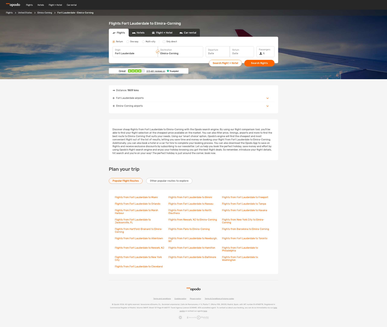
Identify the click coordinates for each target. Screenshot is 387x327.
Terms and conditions (162, 299)
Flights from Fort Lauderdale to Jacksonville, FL (133, 221)
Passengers (264, 49)
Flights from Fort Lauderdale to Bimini (190, 197)
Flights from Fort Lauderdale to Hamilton (192, 247)
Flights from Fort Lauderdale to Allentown (139, 238)
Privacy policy (195, 299)
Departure (213, 50)
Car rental (71, 5)
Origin (117, 50)
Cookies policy (180, 299)
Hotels (41, 5)
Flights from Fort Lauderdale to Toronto (244, 238)
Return (235, 50)
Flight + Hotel (55, 5)
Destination (166, 50)
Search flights (259, 63)
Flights (29, 5)
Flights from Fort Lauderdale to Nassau (191, 203)
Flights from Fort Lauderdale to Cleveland (139, 266)
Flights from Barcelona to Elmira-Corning (245, 229)
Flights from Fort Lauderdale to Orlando (137, 203)
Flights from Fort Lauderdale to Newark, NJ (139, 247)
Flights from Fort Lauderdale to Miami (136, 197)
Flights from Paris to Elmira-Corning (189, 229)
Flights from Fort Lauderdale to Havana (244, 210)
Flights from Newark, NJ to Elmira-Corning (193, 219)
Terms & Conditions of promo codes (219, 299)
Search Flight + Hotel (225, 63)
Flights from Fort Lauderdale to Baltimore (192, 257)
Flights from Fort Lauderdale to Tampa (244, 203)
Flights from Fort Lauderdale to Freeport (245, 197)
